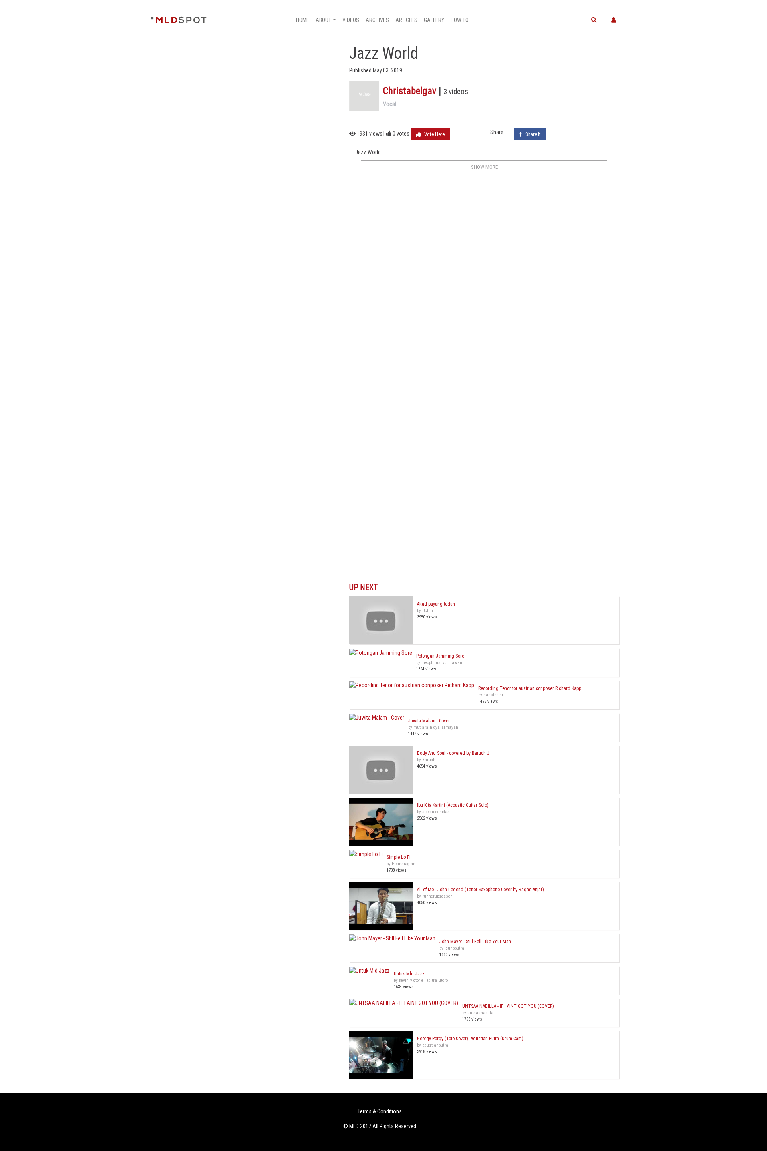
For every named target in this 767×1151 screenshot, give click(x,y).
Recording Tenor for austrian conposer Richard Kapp (529, 688)
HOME (302, 20)
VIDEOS (350, 20)
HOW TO (460, 20)
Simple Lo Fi (399, 857)
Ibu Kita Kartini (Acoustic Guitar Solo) (453, 805)
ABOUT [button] (323, 20)
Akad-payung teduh (436, 604)
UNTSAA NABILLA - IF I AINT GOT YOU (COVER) (508, 1006)
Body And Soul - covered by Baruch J (453, 753)
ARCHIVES (377, 20)
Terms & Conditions (380, 1111)
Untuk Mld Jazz (409, 974)
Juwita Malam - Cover (429, 721)
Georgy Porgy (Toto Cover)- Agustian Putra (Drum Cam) (470, 1038)
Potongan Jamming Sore (440, 656)
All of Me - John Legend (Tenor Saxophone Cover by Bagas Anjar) (480, 889)
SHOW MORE (484, 167)
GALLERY (434, 20)
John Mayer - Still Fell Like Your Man (475, 941)
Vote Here (434, 134)
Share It (532, 134)
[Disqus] (484, 273)
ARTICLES (406, 20)
